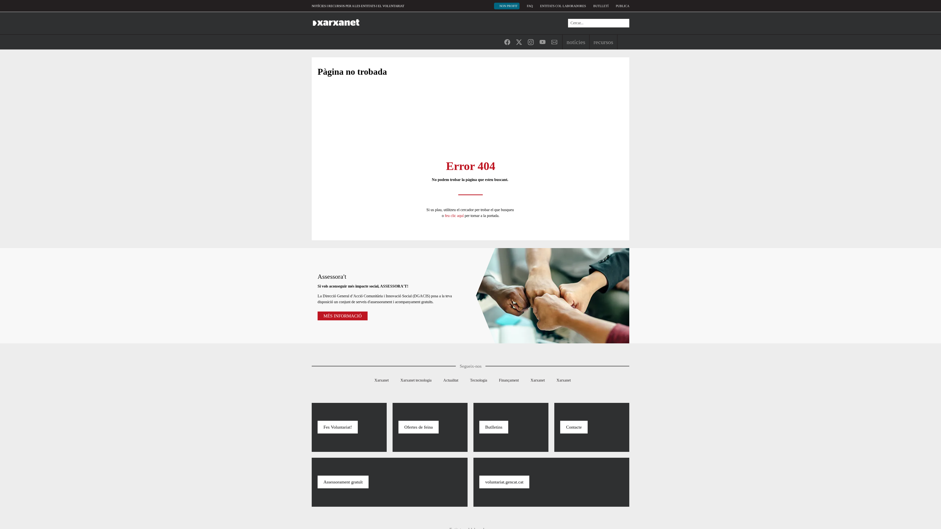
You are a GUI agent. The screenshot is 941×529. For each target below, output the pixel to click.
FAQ (530, 6)
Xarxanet (381, 380)
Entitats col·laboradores (563, 6)
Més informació (342, 315)
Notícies (576, 42)
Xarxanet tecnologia (416, 380)
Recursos (603, 42)
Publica (622, 6)
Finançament (509, 380)
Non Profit (508, 6)
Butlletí (600, 6)
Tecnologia (478, 380)
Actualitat (450, 380)
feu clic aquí (455, 216)
